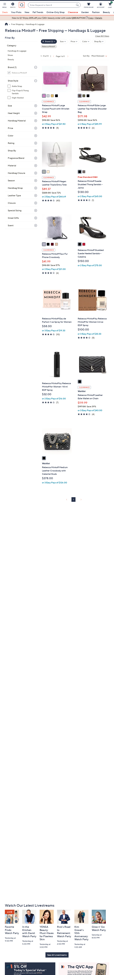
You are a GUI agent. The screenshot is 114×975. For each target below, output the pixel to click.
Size (10, 105)
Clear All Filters (102, 36)
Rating (11, 143)
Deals (5, 12)
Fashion (96, 12)
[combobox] (51, 5)
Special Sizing (14, 210)
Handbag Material (17, 120)
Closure (12, 203)
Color (10, 135)
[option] (57, 18)
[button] (4, 5)
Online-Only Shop (55, 12)
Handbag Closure (16, 173)
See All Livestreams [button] (57, 955)
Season (11, 180)
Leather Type (14, 195)
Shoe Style (13, 80)
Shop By (12, 150)
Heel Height (14, 113)
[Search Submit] (77, 4)
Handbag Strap (15, 188)
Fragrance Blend (16, 158)
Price (10, 128)
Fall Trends (38, 12)
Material (12, 165)
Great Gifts (13, 218)
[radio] (44, 95)
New (27, 12)
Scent (10, 225)
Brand (12, 67)
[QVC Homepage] (6, 24)
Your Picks (16, 12)
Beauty (106, 12)
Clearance (73, 12)
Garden (85, 12)
